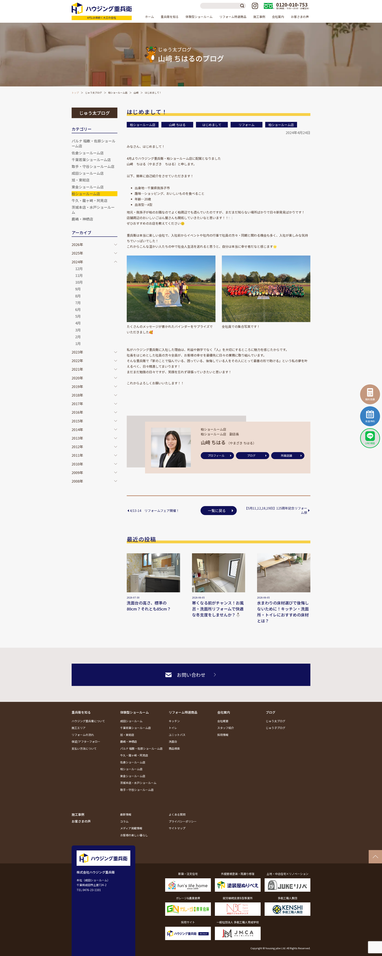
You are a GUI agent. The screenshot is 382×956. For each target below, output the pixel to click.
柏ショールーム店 (117, 92)
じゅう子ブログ (275, 728)
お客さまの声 (300, 17)
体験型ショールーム (134, 712)
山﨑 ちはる (177, 124)
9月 (78, 288)
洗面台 (173, 741)
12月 (79, 268)
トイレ (173, 728)
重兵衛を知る (81, 712)
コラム (124, 821)
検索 (243, 6)
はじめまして (211, 124)
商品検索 (174, 748)
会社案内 (223, 712)
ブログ (251, 455)
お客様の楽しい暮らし (134, 835)
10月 (79, 282)
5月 (78, 316)
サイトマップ (177, 828)
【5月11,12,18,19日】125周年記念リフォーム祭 (276, 510)
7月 (78, 302)
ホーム (149, 17)
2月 (78, 336)
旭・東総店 (81, 179)
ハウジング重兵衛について (88, 721)
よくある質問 (177, 814)
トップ (75, 92)
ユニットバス (177, 735)
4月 (78, 322)
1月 (78, 343)
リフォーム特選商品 (183, 712)
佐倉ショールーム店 (88, 152)
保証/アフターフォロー (86, 741)
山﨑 (136, 92)
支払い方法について (84, 748)
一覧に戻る (217, 510)
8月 (78, 295)
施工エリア (79, 728)
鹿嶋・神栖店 (82, 218)
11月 (79, 275)
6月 (78, 309)
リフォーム (246, 124)
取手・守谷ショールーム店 (93, 166)
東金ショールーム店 (88, 186)
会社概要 (222, 721)
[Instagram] (254, 6)
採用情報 (222, 735)
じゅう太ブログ (93, 92)
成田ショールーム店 (88, 173)
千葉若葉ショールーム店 (91, 159)
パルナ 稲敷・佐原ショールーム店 (93, 143)
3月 (78, 329)
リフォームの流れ (83, 735)
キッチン (174, 721)
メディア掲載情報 (131, 828)
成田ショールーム (131, 721)
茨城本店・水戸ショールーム (93, 210)
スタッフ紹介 (225, 728)
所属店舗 (286, 455)
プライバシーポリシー (183, 821)
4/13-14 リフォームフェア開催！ (154, 510)
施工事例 (259, 17)
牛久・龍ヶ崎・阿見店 (89, 200)
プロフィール (216, 455)
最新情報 (125, 814)
